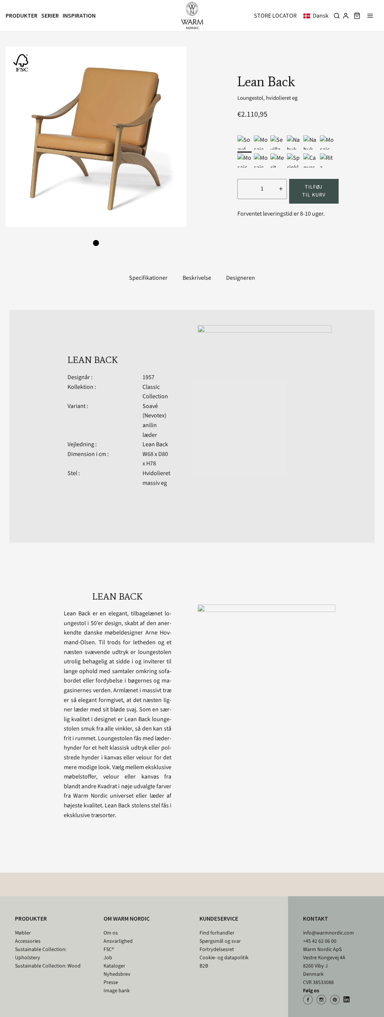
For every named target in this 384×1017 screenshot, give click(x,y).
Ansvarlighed (118, 941)
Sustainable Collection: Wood (48, 966)
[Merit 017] (277, 160)
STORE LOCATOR (275, 16)
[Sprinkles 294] (294, 160)
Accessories (27, 941)
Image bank (117, 990)
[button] (317, 16)
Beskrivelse (197, 278)
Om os (111, 933)
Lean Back (155, 444)
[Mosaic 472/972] (327, 142)
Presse (111, 982)
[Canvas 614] (310, 160)
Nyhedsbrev (117, 974)
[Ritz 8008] (327, 160)
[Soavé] (244, 142)
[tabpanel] (96, 136)
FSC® (109, 949)
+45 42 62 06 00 (319, 941)
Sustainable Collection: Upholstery (40, 954)
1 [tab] (96, 243)
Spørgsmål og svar (220, 941)
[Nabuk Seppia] (294, 142)
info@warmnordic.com (328, 933)
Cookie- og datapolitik (224, 958)
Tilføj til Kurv (314, 191)
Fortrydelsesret (217, 949)
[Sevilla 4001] (277, 142)
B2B (204, 966)
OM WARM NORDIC (127, 918)
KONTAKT (315, 918)
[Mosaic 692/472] (244, 160)
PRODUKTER (31, 918)
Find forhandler (217, 933)
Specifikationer (148, 278)
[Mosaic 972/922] (261, 160)
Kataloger (114, 966)
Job (108, 958)
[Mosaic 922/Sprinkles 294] (261, 142)
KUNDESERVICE (219, 918)
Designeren (240, 278)
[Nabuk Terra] (310, 142)
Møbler (23, 933)
